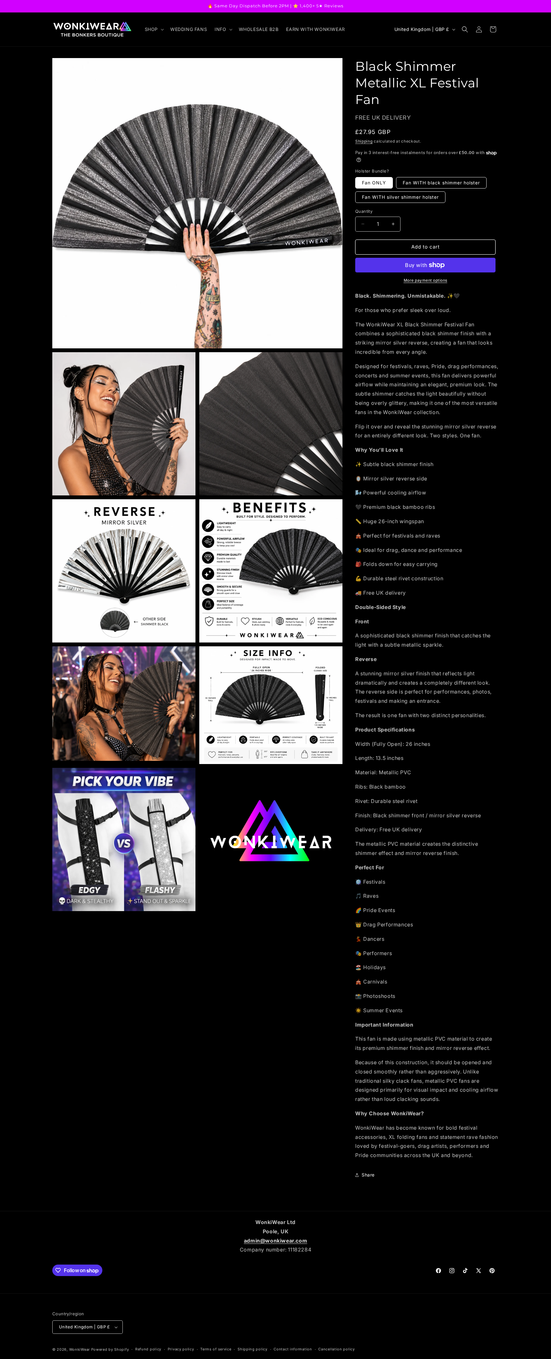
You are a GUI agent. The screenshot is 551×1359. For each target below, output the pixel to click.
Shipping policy (253, 1349)
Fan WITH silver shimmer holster (400, 197)
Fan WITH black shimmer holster (441, 182)
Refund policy (148, 1349)
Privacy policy (181, 1349)
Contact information (293, 1349)
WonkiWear (79, 1349)
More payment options (425, 280)
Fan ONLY (374, 182)
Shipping (364, 141)
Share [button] (368, 1174)
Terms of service (215, 1349)
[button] (153, 29)
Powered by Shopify (110, 1349)
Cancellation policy (336, 1349)
